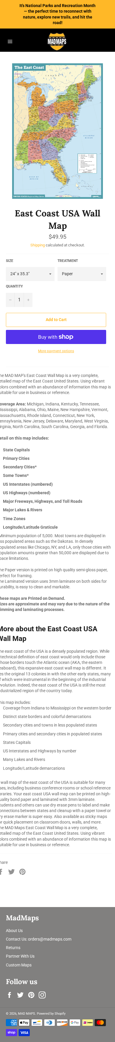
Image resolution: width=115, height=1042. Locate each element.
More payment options (56, 351)
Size (9, 261)
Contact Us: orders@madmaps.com (38, 939)
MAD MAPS (26, 1014)
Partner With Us (20, 956)
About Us (14, 930)
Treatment (68, 261)
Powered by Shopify (51, 1014)
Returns (13, 947)
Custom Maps (19, 965)
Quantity (14, 286)
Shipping (37, 245)
